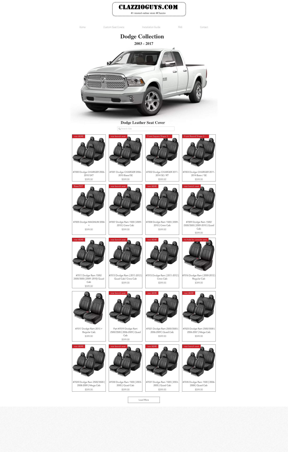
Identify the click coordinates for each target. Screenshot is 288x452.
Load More (144, 399)
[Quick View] (89, 308)
